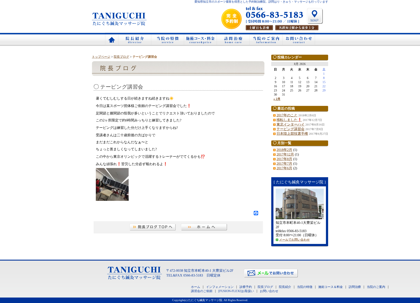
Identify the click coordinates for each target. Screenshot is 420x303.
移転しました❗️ (289, 120)
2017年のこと (287, 115)
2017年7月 (284, 163)
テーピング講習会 (290, 129)
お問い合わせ (298, 39)
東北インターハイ (290, 124)
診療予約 (246, 287)
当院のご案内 (265, 39)
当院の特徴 (167, 39)
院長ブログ (121, 56)
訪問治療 (233, 39)
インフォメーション (220, 287)
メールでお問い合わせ (294, 239)
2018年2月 (284, 150)
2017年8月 (284, 159)
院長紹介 (134, 39)
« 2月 (276, 99)
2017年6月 (284, 168)
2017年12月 (285, 154)
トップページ (101, 56)
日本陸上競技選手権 (292, 133)
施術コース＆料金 (200, 39)
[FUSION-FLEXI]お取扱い (236, 291)
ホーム (111, 39)
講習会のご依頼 (201, 291)
